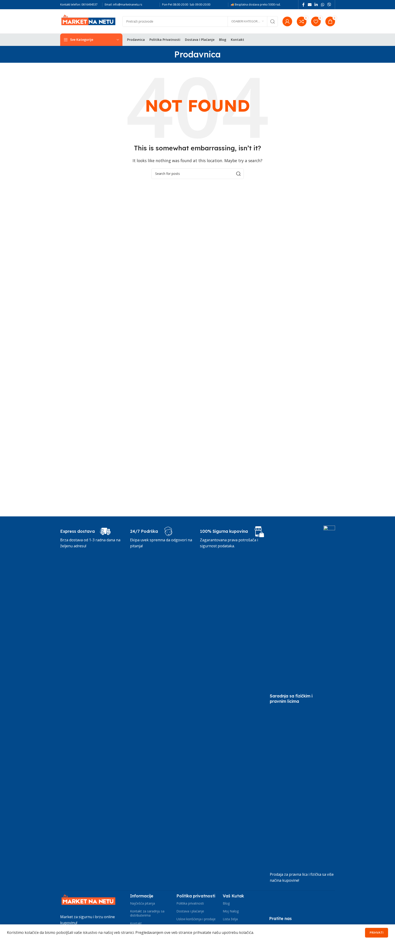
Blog (226, 903)
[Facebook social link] (303, 4)
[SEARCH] (272, 21)
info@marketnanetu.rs (127, 4)
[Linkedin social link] (316, 4)
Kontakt (136, 923)
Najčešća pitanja (142, 903)
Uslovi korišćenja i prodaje (196, 919)
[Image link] (89, 900)
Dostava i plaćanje (190, 911)
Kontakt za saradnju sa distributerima (147, 913)
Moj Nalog (231, 911)
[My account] (287, 21)
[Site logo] (89, 21)
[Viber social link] (329, 4)
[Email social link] (309, 4)
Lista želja (230, 919)
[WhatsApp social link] (322, 4)
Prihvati (376, 932)
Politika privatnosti (190, 903)
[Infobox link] (85, 531)
